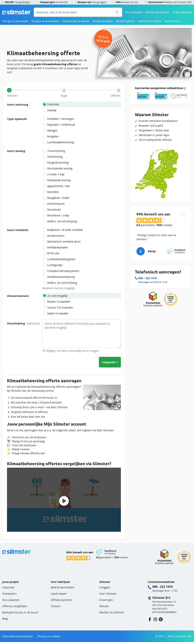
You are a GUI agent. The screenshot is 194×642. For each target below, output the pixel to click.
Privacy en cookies (49, 636)
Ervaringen (106, 600)
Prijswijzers (9, 593)
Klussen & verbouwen (45, 21)
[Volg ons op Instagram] (155, 619)
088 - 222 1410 (147, 278)
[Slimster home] (16, 12)
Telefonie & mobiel (149, 21)
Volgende (108, 362)
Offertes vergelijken (14, 606)
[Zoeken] (117, 12)
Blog (5, 618)
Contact (55, 606)
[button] (64, 500)
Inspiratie (8, 587)
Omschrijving (23, 323)
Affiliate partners (61, 600)
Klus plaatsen (133, 12)
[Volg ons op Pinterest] (161, 619)
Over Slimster (108, 593)
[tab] (9, 90)
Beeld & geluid (125, 21)
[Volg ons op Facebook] (150, 619)
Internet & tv (172, 21)
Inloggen (104, 587)
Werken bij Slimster (111, 612)
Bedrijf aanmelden (157, 12)
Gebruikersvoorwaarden (17, 636)
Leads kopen (59, 593)
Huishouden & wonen (76, 21)
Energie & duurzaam (15, 21)
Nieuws (104, 606)
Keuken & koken (103, 21)
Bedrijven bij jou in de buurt (20, 612)
